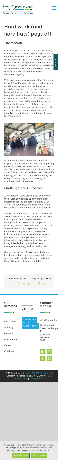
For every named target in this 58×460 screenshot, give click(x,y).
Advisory (8, 327)
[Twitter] (49, 351)
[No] (54, 450)
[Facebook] (42, 358)
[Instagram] (49, 358)
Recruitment (10, 322)
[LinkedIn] (42, 351)
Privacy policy (39, 455)
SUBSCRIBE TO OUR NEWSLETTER (29, 323)
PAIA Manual (21, 378)
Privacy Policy (36, 378)
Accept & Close (21, 455)
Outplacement (11, 339)
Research (8, 333)
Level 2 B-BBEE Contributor (37, 373)
